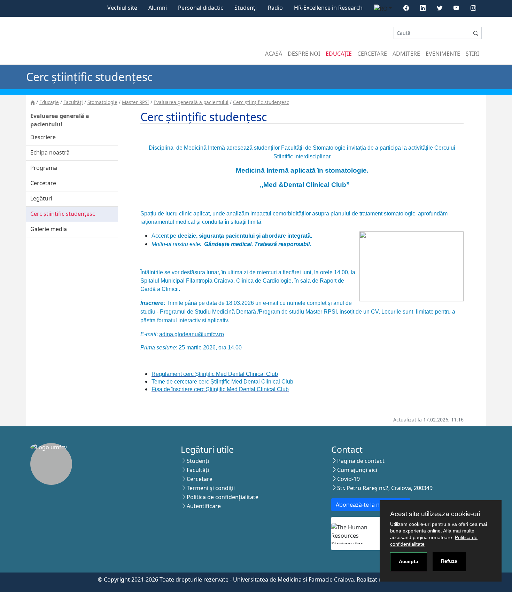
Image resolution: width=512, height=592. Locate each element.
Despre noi (304, 53)
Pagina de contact (361, 461)
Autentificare (204, 506)
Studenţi (198, 461)
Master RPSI (135, 102)
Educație (339, 53)
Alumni (157, 7)
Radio (275, 7)
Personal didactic (200, 7)
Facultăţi (73, 102)
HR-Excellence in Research (328, 7)
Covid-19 (348, 479)
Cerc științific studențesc (261, 102)
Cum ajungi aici (357, 470)
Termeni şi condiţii (211, 488)
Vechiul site (122, 7)
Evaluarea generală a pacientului (191, 102)
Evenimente (443, 53)
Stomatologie (102, 102)
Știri (472, 53)
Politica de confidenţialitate (222, 497)
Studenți (245, 7)
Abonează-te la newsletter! (371, 504)
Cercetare (372, 53)
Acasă (273, 53)
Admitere (406, 53)
